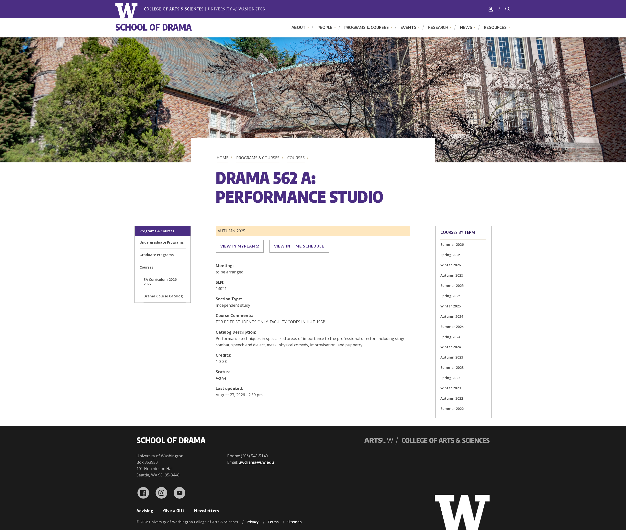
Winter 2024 (450, 347)
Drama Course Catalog (163, 296)
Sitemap (294, 521)
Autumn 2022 (451, 398)
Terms (273, 521)
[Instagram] (161, 493)
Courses (296, 157)
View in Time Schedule (299, 246)
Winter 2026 (450, 265)
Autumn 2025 (451, 275)
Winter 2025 (450, 306)
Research (438, 27)
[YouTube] (179, 493)
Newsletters (206, 510)
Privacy (253, 521)
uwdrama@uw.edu (256, 462)
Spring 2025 (450, 295)
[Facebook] (143, 493)
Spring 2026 (450, 254)
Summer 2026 (452, 244)
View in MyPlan (237, 246)
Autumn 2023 (451, 357)
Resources (495, 27)
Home (222, 157)
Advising (144, 510)
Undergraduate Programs (162, 242)
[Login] (491, 9)
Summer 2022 (452, 408)
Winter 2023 (450, 388)
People (325, 27)
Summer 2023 (452, 367)
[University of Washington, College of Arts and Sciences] (190, 10)
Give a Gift (173, 510)
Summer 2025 (452, 285)
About (298, 27)
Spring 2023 (450, 377)
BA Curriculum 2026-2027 (161, 281)
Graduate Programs (157, 254)
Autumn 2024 (451, 316)
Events (408, 27)
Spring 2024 (450, 337)
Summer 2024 (452, 326)
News (466, 27)
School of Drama (153, 27)
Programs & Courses (366, 27)
